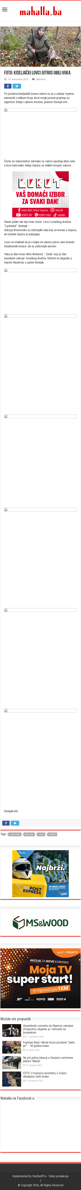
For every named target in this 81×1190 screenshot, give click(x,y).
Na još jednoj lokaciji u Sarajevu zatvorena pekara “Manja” (48, 1059)
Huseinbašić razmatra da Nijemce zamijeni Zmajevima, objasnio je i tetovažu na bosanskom (48, 1029)
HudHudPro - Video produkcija (50, 1176)
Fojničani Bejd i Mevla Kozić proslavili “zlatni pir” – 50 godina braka (49, 1044)
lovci (41, 834)
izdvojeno (15, 834)
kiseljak (29, 834)
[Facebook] (40, 1181)
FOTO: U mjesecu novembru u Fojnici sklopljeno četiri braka (44, 1074)
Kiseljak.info (60, 102)
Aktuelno (41, 79)
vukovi (52, 834)
